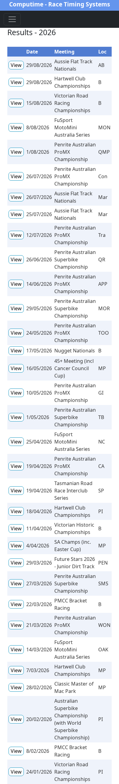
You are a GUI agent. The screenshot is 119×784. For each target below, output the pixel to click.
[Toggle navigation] (12, 19)
